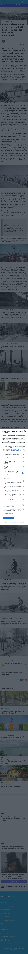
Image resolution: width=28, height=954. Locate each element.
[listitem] (14, 454)
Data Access (14, 522)
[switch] (23, 457)
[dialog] (14, 477)
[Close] (25, 431)
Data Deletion (6, 522)
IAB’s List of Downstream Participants (15, 450)
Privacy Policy (21, 522)
